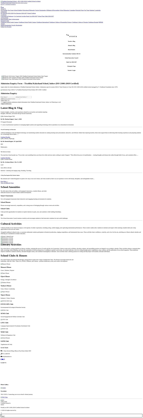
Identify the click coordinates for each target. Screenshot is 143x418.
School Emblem (18, 10)
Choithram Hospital (93, 22)
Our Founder (4, 10)
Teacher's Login (71, 70)
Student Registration (6, 25)
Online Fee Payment (6, 26)
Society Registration (40, 10)
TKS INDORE (20, 410)
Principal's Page (79, 10)
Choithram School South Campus (9, 22)
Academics (3, 15)
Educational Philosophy (29, 10)
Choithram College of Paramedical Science (60, 22)
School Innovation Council (71, 58)
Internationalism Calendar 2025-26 (71, 53)
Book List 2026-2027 (32, 16)
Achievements (4, 18)
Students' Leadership (95, 10)
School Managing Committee (67, 10)
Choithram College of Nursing (80, 22)
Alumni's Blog (71, 45)
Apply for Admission (6, 103)
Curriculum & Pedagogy (7, 16)
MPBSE (101, 22)
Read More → (4, 181)
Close (2, 416)
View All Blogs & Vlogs (7, 183)
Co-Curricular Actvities (20, 16)
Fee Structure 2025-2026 (7, 13)
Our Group (11, 10)
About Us (3, 9)
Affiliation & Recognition (53, 10)
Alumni (3, 23)
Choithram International (42, 22)
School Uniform (31, 13)
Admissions (4, 12)
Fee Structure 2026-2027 (20, 13)
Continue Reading (5, 137)
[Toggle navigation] (1, 6)
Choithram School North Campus (27, 22)
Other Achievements (13, 19)
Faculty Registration (17, 25)
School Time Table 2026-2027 (46, 16)
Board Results (4, 19)
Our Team (86, 10)
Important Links (5, 20)
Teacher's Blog (71, 41)
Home (2, 7)
